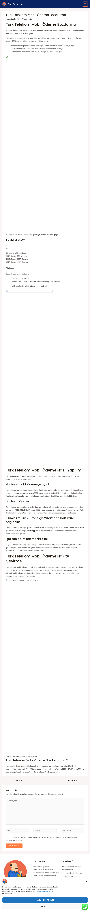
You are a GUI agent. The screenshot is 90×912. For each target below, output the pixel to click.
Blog (20, 19)
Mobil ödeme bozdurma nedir (44, 876)
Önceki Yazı (16, 780)
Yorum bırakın (11, 19)
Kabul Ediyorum (45, 900)
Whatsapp (10, 268)
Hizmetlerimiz (67, 870)
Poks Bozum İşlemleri (41, 867)
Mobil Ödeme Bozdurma (71, 867)
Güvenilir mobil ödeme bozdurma (46, 873)
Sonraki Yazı (73, 780)
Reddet (45, 906)
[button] (86, 881)
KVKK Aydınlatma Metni (44, 891)
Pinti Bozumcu (15, 4)
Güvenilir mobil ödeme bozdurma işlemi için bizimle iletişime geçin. (32, 235)
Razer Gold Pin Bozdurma (43, 870)
